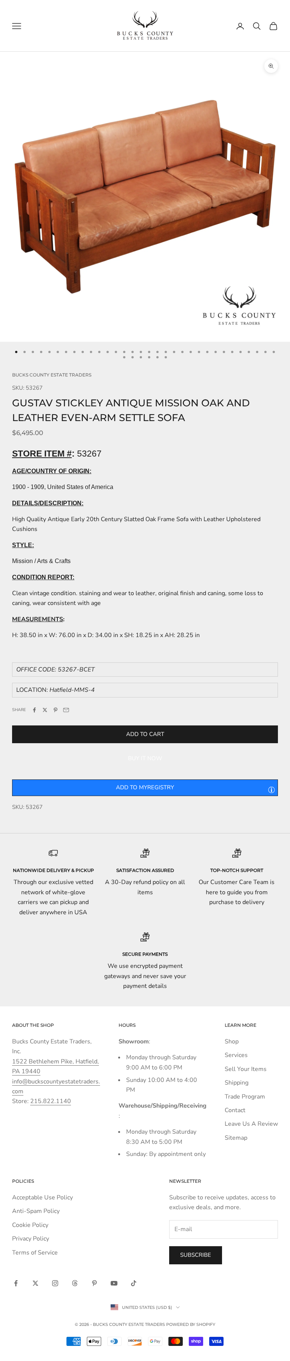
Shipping (236, 1083)
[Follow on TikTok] (133, 1283)
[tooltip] (271, 789)
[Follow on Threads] (75, 1283)
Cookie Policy (30, 1225)
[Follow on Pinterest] (94, 1283)
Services (236, 1055)
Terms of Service (35, 1252)
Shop (232, 1041)
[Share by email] (66, 710)
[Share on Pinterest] (55, 710)
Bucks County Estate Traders (51, 375)
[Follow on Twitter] (35, 1283)
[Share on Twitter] (45, 710)
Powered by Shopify (190, 1324)
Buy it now (145, 758)
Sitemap (236, 1138)
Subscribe (195, 1255)
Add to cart (145, 734)
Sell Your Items (246, 1069)
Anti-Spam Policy (36, 1211)
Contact (235, 1110)
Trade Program (245, 1097)
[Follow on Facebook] (16, 1283)
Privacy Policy (30, 1238)
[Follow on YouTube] (114, 1283)
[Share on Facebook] (34, 710)
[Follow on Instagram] (55, 1283)
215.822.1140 (50, 1101)
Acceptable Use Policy (42, 1197)
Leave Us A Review (251, 1124)
